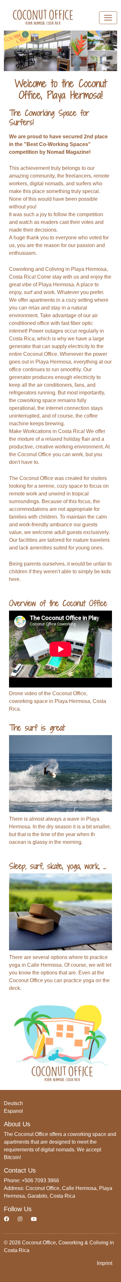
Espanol (13, 1111)
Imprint (104, 1263)
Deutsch (13, 1103)
